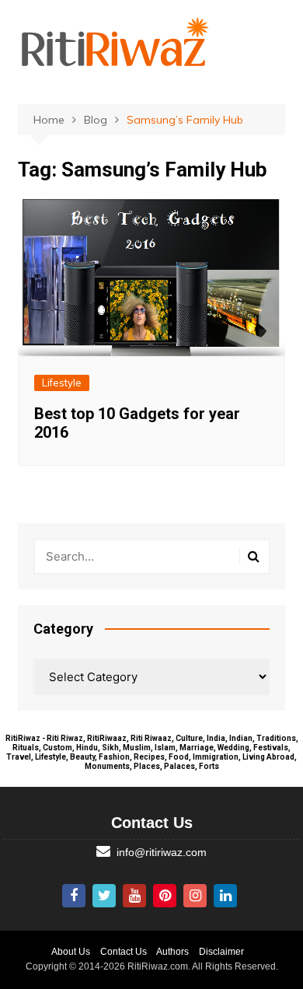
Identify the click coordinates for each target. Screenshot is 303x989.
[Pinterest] (164, 895)
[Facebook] (73, 895)
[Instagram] (195, 895)
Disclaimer (221, 951)
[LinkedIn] (225, 895)
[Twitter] (104, 895)
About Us (70, 951)
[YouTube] (134, 895)
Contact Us (123, 951)
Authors (172, 951)
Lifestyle (62, 382)
